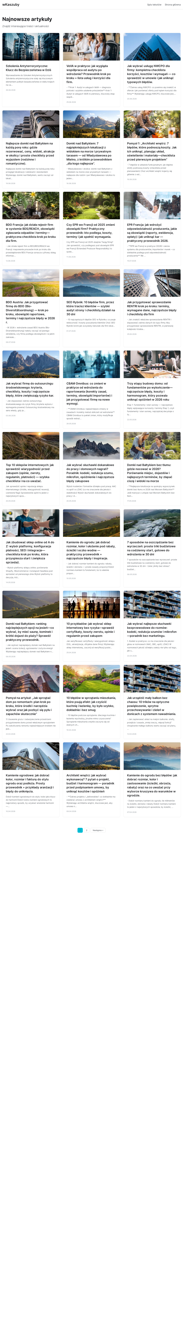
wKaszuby (10, 4)
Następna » (98, 830)
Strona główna (173, 4)
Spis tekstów (154, 4)
